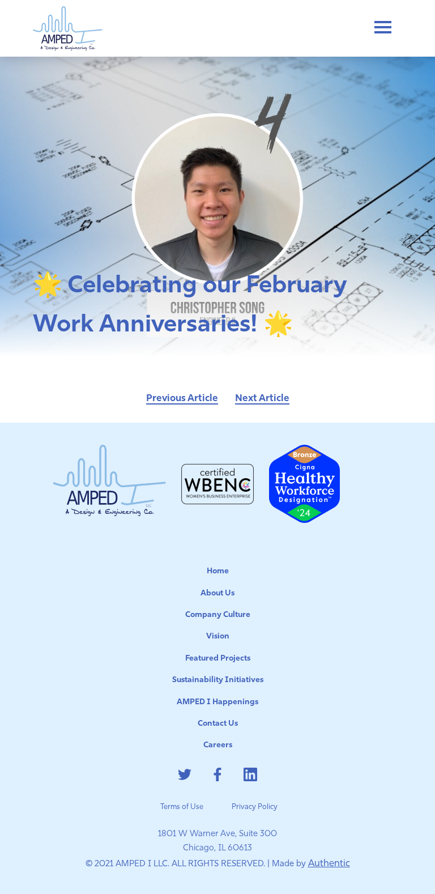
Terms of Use (181, 807)
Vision (217, 636)
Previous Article (182, 398)
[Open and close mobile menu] (382, 28)
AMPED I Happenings (217, 702)
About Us (217, 593)
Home (218, 571)
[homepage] (68, 28)
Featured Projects (217, 658)
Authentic (329, 864)
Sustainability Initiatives (217, 680)
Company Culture (217, 615)
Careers (217, 745)
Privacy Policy (255, 807)
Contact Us (218, 724)
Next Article (262, 398)
